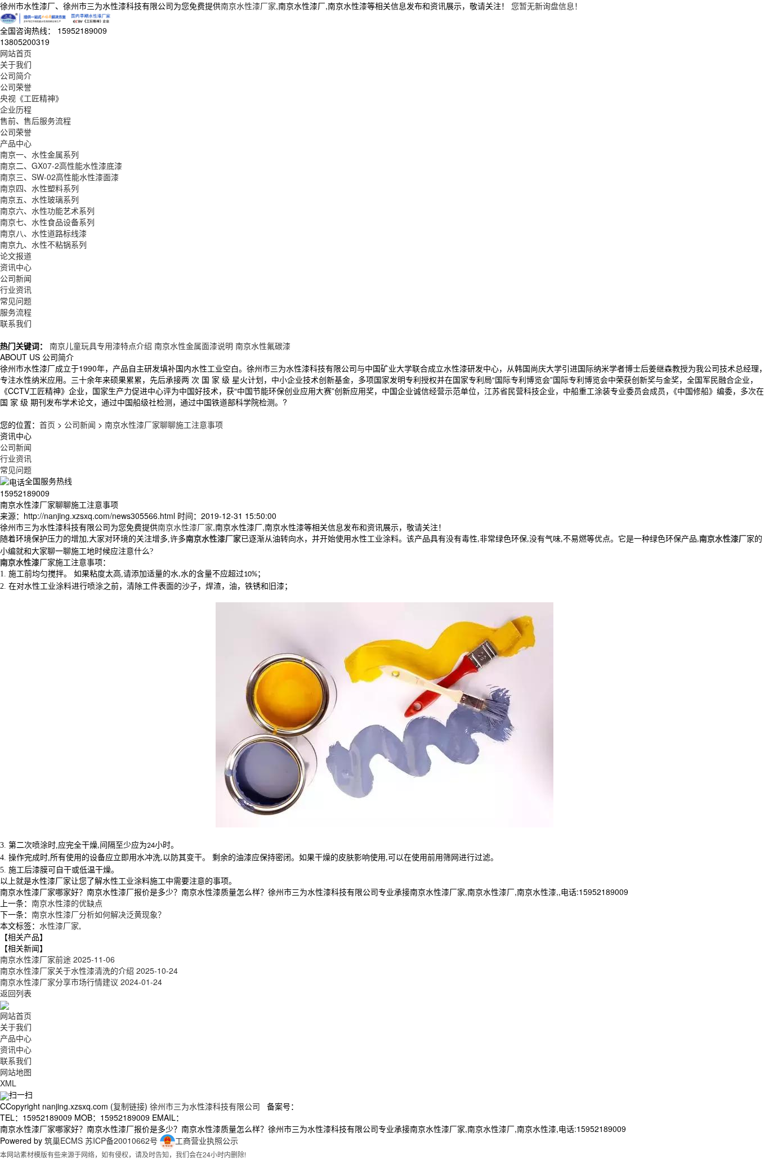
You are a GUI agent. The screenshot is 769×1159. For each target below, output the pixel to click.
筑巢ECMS (63, 1140)
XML (8, 1083)
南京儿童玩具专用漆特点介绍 (101, 345)
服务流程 (16, 311)
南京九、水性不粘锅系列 (43, 244)
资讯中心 (16, 266)
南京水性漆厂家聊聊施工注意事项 (164, 424)
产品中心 (16, 143)
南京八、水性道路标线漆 (43, 233)
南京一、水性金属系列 (39, 154)
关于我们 (16, 64)
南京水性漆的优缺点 (67, 903)
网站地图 (16, 1071)
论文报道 (16, 255)
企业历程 (16, 109)
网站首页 (16, 53)
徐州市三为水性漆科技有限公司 (205, 1106)
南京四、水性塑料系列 (39, 188)
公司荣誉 (16, 86)
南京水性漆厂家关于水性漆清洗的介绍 (89, 970)
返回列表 (16, 993)
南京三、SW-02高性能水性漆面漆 (59, 176)
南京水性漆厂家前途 (57, 959)
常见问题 (16, 300)
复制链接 (129, 1106)
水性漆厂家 (59, 925)
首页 (47, 424)
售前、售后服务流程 (35, 120)
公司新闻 (16, 278)
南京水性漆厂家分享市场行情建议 (81, 981)
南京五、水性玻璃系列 (39, 199)
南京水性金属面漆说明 (193, 345)
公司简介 (16, 75)
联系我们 (16, 323)
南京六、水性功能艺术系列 (47, 210)
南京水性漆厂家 (248, 5)
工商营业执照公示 (206, 1140)
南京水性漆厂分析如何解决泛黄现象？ (99, 914)
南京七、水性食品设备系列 (47, 221)
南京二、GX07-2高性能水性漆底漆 (61, 165)
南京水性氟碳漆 (262, 345)
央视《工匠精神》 (31, 98)
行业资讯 (16, 289)
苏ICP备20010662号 (121, 1140)
